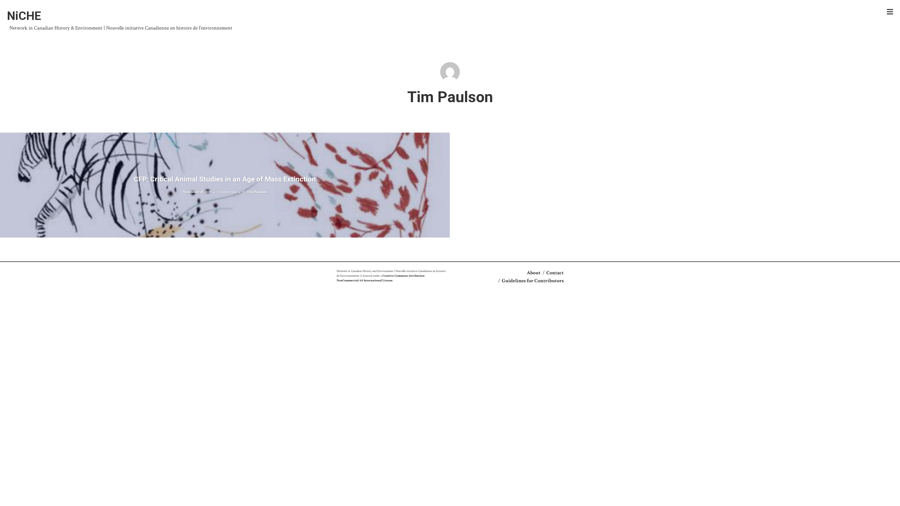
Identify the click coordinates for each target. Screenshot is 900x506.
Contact (555, 272)
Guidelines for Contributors (533, 280)
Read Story (224, 185)
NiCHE (24, 16)
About (533, 272)
